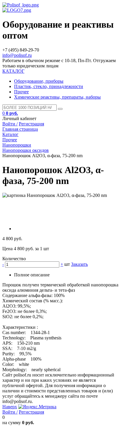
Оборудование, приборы (38, 81)
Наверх (9, 406)
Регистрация (31, 123)
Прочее (21, 91)
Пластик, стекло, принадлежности (48, 86)
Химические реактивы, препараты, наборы (57, 96)
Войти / (10, 123)
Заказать (79, 264)
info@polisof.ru (17, 55)
